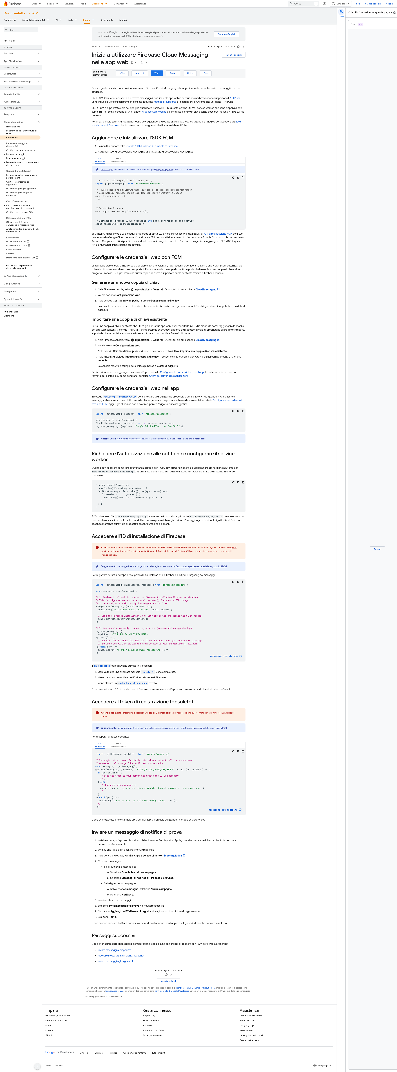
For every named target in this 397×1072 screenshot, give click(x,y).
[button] (18, 53)
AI (57, 20)
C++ (205, 73)
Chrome (99, 1052)
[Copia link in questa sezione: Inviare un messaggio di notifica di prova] (185, 832)
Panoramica (10, 20)
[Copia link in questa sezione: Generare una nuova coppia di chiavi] (163, 283)
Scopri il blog (149, 1015)
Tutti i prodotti (158, 1052)
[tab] (100, 160)
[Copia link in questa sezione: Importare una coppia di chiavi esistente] (170, 319)
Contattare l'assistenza (251, 1015)
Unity (190, 73)
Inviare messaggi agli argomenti (116, 961)
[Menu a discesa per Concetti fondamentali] (49, 20)
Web (156, 73)
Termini (49, 1065)
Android (139, 73)
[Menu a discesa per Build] (41, 3)
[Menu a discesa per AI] (61, 20)
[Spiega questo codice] (232, 177)
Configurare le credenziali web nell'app (182, 372)
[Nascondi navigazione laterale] (37, 1066)
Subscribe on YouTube (153, 1030)
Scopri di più (107, 169)
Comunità (119, 3)
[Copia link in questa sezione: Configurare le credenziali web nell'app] (182, 389)
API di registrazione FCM (218, 233)
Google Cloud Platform (134, 1052)
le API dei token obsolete (129, 438)
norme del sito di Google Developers (172, 991)
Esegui (50, 3)
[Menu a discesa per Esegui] (58, 3)
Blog (357, 3)
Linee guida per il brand (251, 1035)
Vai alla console (373, 3)
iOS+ (122, 73)
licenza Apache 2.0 (114, 991)
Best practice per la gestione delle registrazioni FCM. (201, 566)
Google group (247, 1025)
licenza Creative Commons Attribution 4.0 (195, 988)
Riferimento (107, 20)
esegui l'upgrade (164, 169)
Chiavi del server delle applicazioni (168, 376)
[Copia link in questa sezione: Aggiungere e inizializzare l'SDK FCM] (176, 138)
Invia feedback (234, 54)
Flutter (173, 73)
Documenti (97, 3)
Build (34, 3)
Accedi (389, 3)
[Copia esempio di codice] (242, 177)
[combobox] (303, 4)
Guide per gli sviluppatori (57, 1015)
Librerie (49, 1030)
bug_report (394, 12)
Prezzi (83, 3)
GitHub (48, 1035)
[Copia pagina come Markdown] (142, 62)
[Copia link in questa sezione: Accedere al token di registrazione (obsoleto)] (196, 702)
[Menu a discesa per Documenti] (107, 3)
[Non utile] (243, 46)
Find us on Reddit (151, 1020)
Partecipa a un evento (153, 1035)
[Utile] (238, 46)
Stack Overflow (247, 1020)
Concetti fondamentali (33, 20)
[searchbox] (21, 29)
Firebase (96, 46)
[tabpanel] (168, 197)
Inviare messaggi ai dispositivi (114, 950)
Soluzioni (69, 3)
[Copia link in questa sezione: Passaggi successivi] (138, 936)
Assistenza (140, 3)
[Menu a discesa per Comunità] (127, 3)
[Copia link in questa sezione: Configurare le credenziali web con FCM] (185, 258)
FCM (34, 13)
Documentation (15, 13)
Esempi (123, 20)
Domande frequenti (249, 1040)
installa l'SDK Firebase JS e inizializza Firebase (152, 146)
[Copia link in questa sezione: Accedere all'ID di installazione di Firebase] (188, 537)
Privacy (59, 1065)
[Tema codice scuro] (237, 177)
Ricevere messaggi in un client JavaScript (121, 955)
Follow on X (148, 1025)
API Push (235, 98)
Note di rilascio (247, 1030)
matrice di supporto (165, 101)
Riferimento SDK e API (56, 1020)
